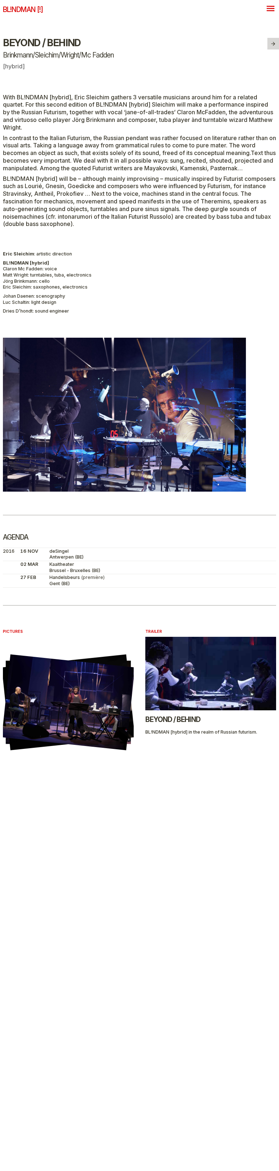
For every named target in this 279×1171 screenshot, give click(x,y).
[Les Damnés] (273, 43)
